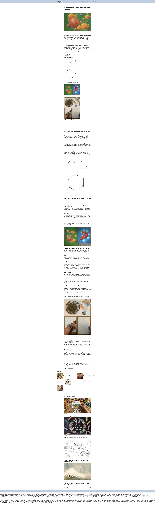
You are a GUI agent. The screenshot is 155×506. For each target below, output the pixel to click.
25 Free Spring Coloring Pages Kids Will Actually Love (67, 345)
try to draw (64, 229)
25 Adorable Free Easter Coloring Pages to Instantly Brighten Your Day (80, 345)
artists (73, 49)
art (75, 316)
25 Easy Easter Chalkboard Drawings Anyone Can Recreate (73, 345)
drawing (69, 94)
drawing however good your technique (75, 219)
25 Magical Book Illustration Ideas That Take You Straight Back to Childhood (88, 345)
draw (69, 38)
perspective (76, 39)
